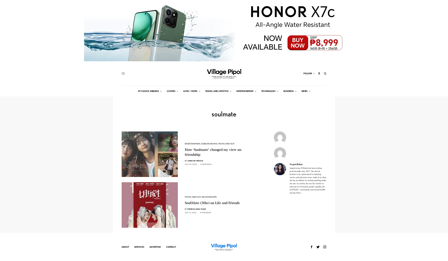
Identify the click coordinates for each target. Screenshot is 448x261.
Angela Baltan (296, 164)
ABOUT (125, 247)
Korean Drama (209, 143)
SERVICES (139, 247)
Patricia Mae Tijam (196, 209)
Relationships (209, 197)
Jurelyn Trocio (195, 161)
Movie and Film (226, 143)
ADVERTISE (155, 247)
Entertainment (193, 143)
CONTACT (171, 247)
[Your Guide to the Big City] (224, 74)
